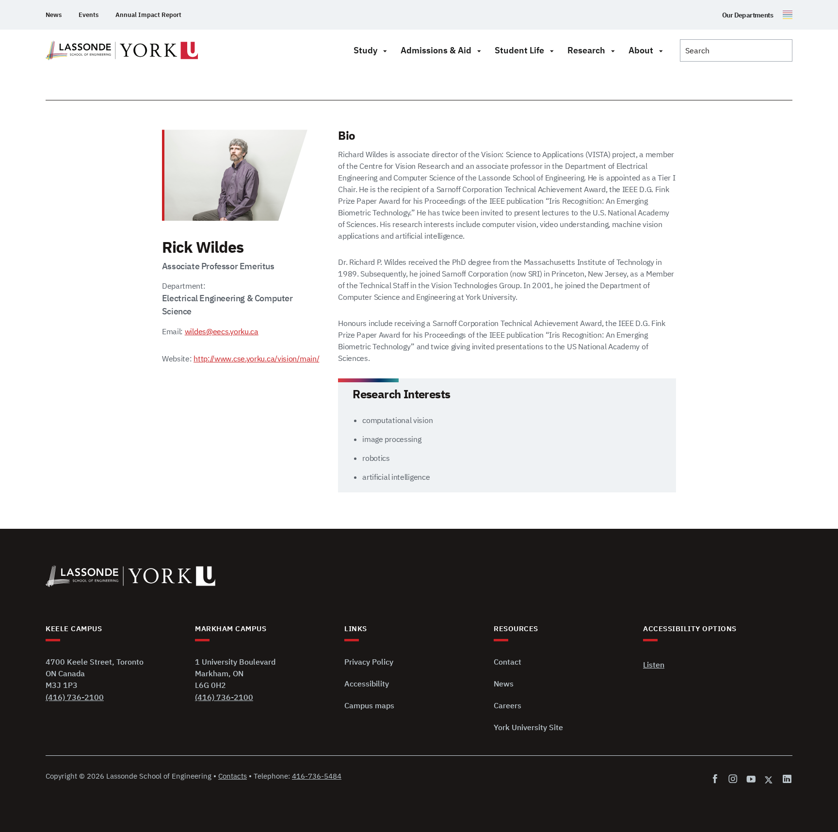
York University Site (528, 727)
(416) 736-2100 (75, 697)
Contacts (232, 776)
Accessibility (366, 683)
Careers (507, 705)
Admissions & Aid (436, 50)
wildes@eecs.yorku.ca (221, 331)
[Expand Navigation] (384, 50)
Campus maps (369, 705)
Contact (507, 662)
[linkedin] (785, 779)
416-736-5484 (316, 776)
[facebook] (717, 779)
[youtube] (751, 779)
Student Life (519, 50)
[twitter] (769, 779)
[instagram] (733, 779)
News (54, 15)
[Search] (736, 50)
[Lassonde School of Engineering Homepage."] (122, 50)
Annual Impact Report (148, 15)
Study (365, 50)
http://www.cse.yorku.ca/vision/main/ (256, 358)
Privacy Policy (368, 662)
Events (88, 15)
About (640, 50)
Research (586, 50)
